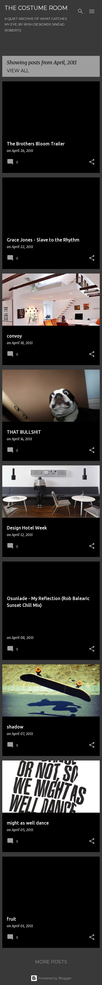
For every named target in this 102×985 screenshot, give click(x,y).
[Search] (80, 11)
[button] (91, 162)
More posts (51, 962)
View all (18, 70)
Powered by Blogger (54, 978)
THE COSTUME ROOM (36, 8)
